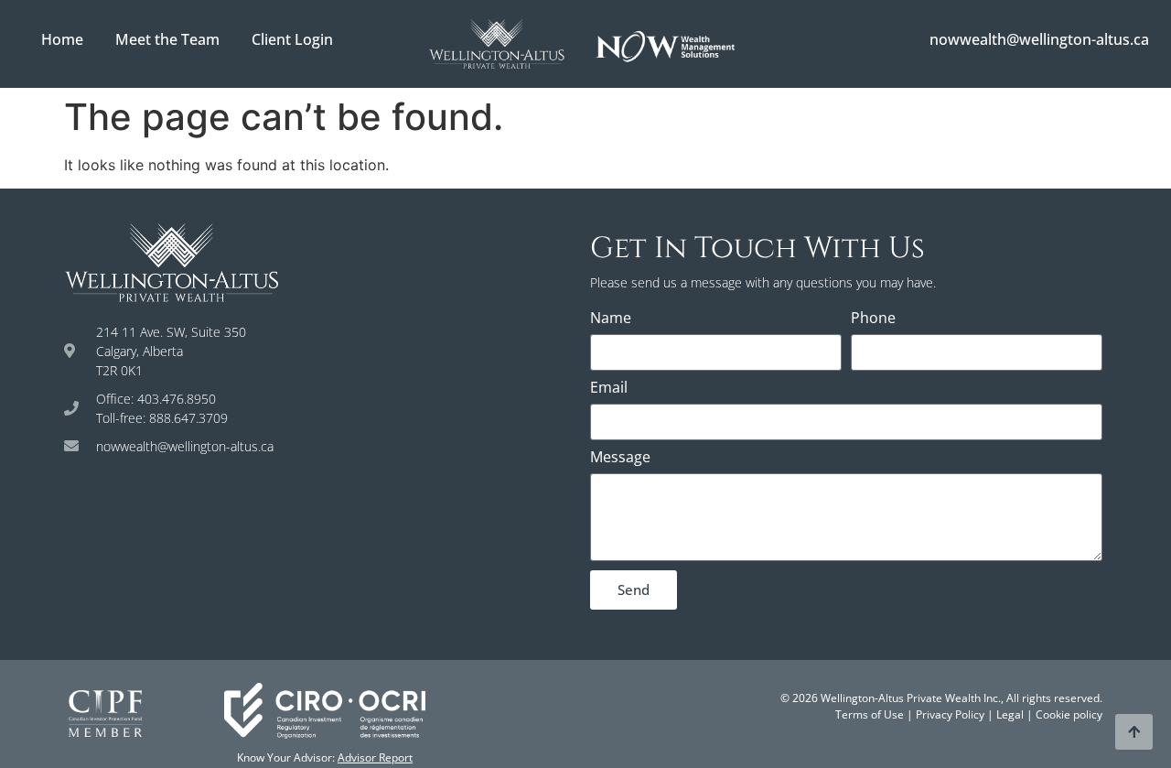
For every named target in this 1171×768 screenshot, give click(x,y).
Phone (873, 319)
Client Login (292, 39)
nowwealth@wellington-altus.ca (1039, 39)
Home (62, 39)
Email (609, 388)
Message (620, 458)
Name (610, 319)
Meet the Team (167, 39)
